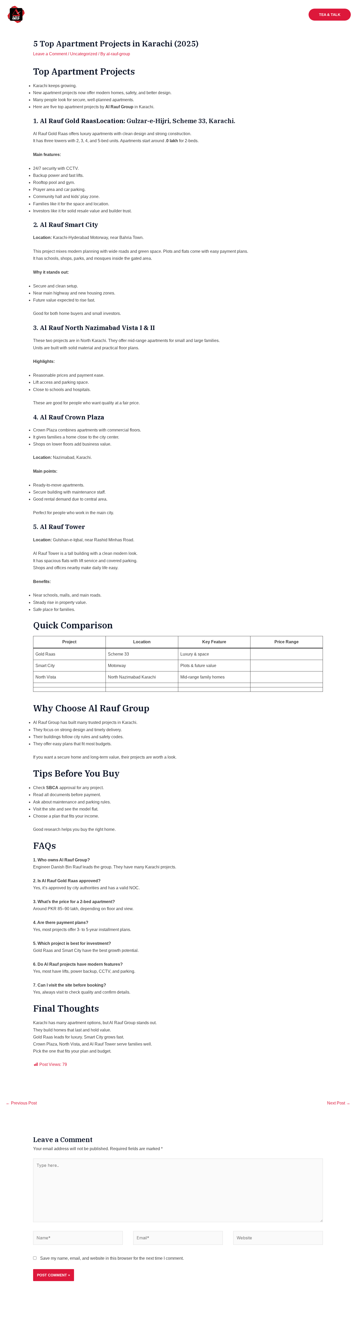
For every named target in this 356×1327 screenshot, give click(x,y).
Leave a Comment (50, 54)
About (138, 14)
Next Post (338, 1103)
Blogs (294, 14)
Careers (272, 14)
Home (118, 14)
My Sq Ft (249, 14)
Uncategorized (83, 54)
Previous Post (21, 1103)
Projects (185, 14)
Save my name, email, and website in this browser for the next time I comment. (112, 1258)
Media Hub (217, 14)
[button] (196, 14)
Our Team (161, 14)
